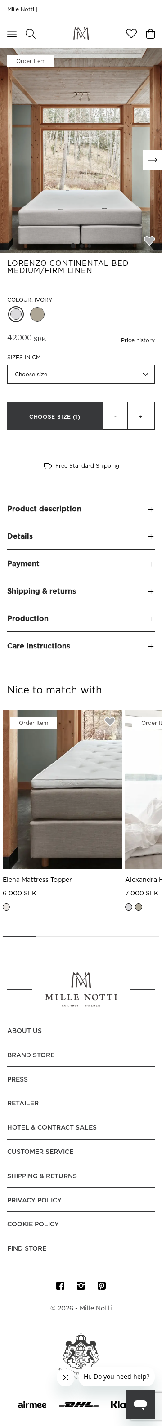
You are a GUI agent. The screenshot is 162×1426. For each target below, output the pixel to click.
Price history (138, 340)
